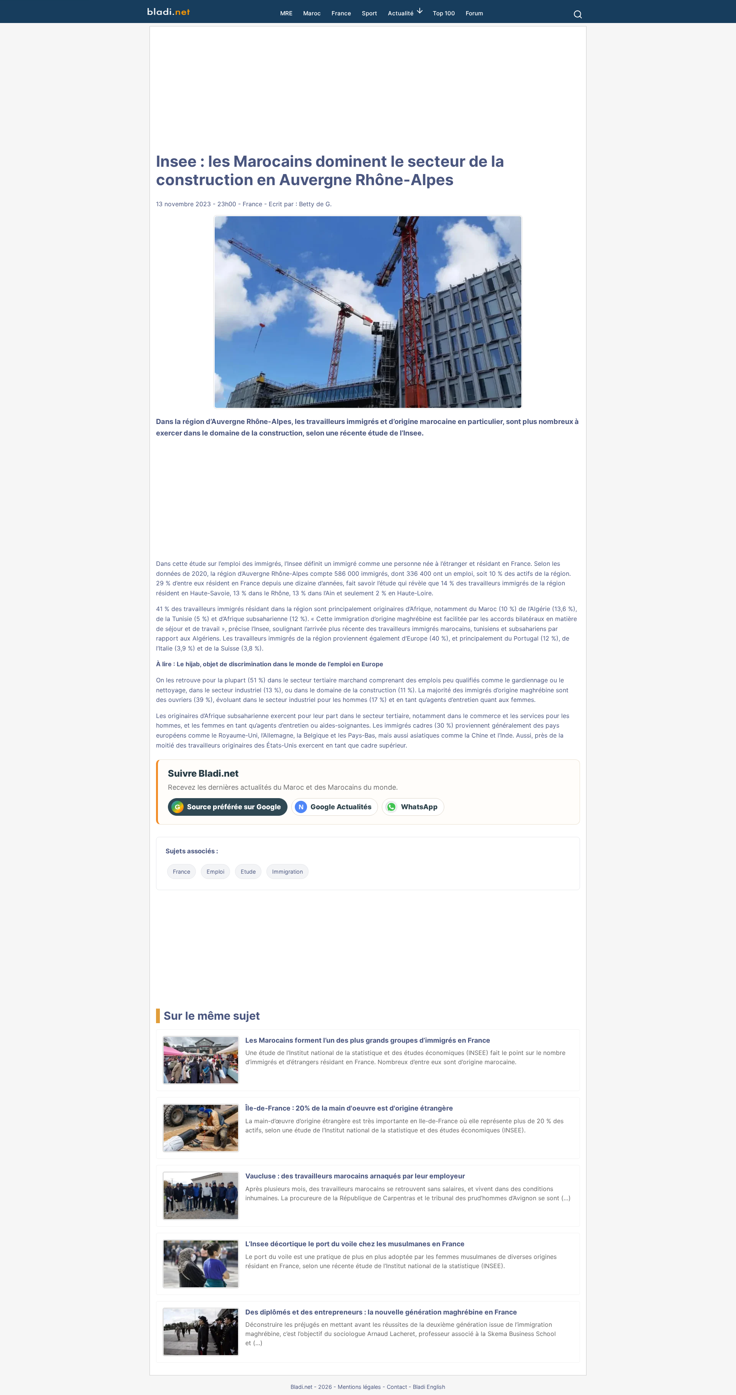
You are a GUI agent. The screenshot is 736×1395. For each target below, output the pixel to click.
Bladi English (429, 1386)
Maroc (312, 13)
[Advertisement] (368, 88)
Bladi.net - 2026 (311, 1386)
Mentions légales (359, 1386)
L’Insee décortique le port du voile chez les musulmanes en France (355, 1244)
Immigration (287, 871)
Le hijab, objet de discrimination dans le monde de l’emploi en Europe (280, 664)
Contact (397, 1386)
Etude (248, 871)
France (341, 13)
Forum (474, 13)
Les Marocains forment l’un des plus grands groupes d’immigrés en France (367, 1040)
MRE (286, 13)
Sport (369, 13)
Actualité (401, 13)
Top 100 (444, 13)
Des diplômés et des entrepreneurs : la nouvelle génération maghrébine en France (381, 1312)
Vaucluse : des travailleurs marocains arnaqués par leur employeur (355, 1176)
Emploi (215, 871)
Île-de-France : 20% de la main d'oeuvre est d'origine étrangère (349, 1108)
